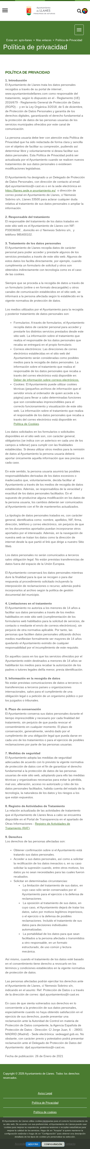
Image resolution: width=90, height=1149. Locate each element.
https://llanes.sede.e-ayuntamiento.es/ (30, 190)
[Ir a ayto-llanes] (40, 10)
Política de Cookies (26, 424)
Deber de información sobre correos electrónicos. (46, 380)
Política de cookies (45, 1112)
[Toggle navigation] (5, 10)
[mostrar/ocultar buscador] (79, 11)
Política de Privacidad (45, 1102)
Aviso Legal (45, 1093)
